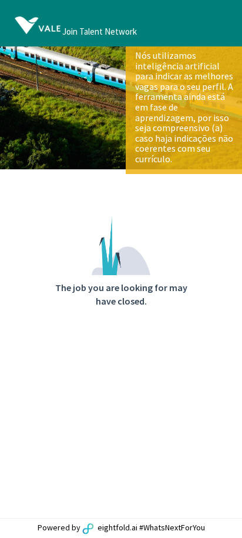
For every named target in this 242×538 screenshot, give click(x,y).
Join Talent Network (99, 31)
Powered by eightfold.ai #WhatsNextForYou (121, 527)
